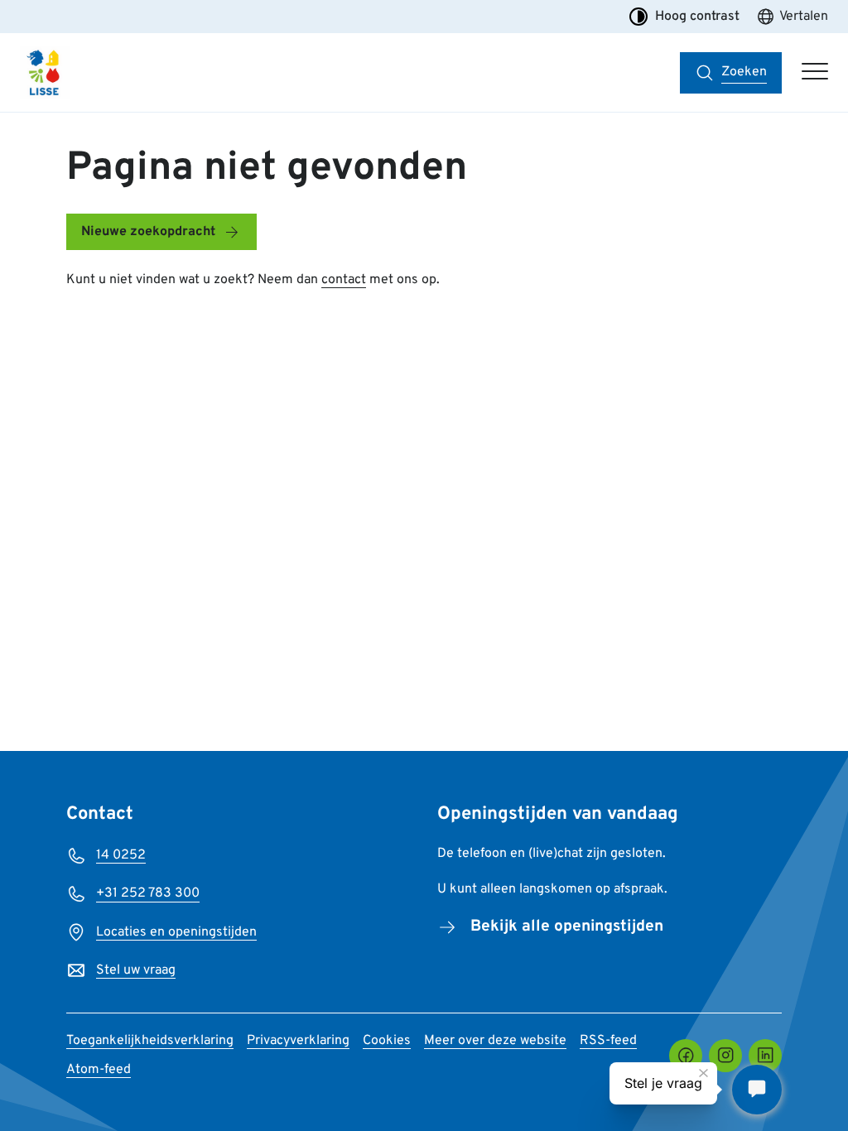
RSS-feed (608, 1040)
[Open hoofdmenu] (815, 73)
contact (343, 280)
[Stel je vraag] (757, 1089)
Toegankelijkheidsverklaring (150, 1040)
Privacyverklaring (298, 1040)
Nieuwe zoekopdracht (148, 232)
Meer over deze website (495, 1040)
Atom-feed (98, 1069)
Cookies (387, 1040)
